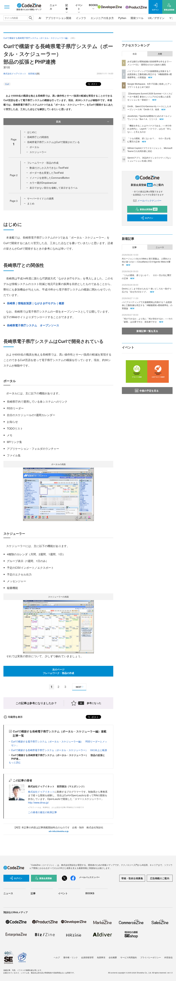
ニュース (160, 247)
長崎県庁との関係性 (38, 137)
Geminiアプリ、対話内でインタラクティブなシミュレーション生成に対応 (149, 159)
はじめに (32, 132)
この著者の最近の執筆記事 (42, 812)
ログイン (149, 217)
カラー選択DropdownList (43, 182)
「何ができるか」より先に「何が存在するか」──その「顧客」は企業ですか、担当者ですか (147, 320)
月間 (160, 53)
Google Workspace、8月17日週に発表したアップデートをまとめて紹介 (149, 85)
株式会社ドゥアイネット (41, 791)
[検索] (30, 18)
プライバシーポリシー (150, 957)
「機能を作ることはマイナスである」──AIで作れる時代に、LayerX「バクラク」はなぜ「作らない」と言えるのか (149, 128)
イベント (78, 6)
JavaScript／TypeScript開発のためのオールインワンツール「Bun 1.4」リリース (149, 117)
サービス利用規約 (128, 957)
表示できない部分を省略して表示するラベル (54, 187)
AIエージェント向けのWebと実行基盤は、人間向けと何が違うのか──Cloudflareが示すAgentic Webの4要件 (146, 261)
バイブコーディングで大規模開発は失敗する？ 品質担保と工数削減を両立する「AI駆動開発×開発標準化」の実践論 (149, 74)
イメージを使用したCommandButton (50, 177)
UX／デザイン (156, 18)
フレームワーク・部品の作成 (42, 162)
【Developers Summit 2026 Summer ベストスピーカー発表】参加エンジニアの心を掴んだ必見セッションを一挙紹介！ (149, 96)
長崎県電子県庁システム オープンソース (33, 325)
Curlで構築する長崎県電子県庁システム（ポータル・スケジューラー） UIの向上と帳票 (59, 750)
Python (122, 18)
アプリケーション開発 (58, 18)
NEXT (78, 686)
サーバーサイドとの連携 (40, 198)
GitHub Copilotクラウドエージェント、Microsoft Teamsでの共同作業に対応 (149, 149)
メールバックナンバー (149, 200)
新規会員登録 (148, 209)
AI (40, 18)
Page (14, 175)
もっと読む (15, 762)
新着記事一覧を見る (147, 331)
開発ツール (137, 18)
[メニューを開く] (7, 7)
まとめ (30, 203)
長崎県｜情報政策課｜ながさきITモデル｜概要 (35, 303)
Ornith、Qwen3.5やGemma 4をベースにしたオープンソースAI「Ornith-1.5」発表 (149, 108)
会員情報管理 (87, 957)
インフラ (81, 18)
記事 (66, 6)
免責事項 (101, 957)
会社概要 (113, 957)
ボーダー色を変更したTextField (47, 172)
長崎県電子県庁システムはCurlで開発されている (53, 142)
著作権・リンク (70, 957)
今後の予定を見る (149, 390)
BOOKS (93, 5)
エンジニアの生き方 (102, 18)
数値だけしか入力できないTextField (49, 167)
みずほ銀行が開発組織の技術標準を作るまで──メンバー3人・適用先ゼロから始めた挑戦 (149, 63)
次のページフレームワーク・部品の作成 (58, 671)
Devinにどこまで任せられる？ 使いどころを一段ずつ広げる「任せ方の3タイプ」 (146, 290)
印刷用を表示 (15, 716)
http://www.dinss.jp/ (38, 802)
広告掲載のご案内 (159, 878)
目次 (58, 121)
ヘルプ (57, 957)
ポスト (94, 83)
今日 (135, 53)
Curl (7, 83)
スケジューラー (38, 152)
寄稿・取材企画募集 (132, 878)
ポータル (34, 147)
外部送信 (168, 957)
